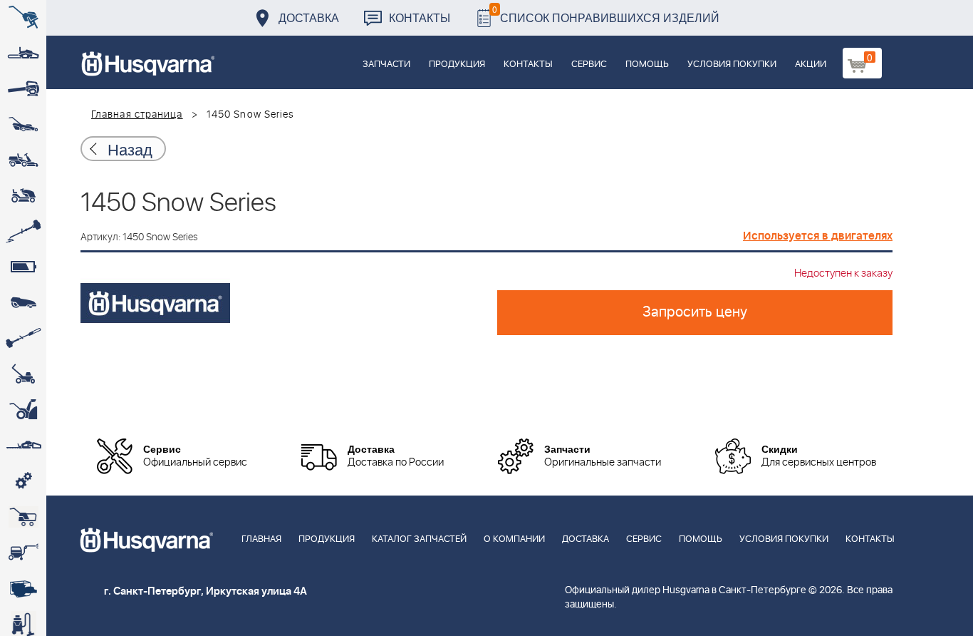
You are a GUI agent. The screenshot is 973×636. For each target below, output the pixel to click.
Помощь (647, 64)
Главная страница (137, 115)
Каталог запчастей (419, 539)
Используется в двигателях (818, 236)
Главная (261, 539)
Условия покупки (731, 64)
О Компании (514, 539)
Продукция (457, 64)
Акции (810, 64)
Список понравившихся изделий (605, 14)
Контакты (419, 17)
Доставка (309, 17)
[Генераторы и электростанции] (23, 517)
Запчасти (386, 64)
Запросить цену (694, 312)
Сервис (589, 64)
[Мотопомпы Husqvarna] (23, 588)
